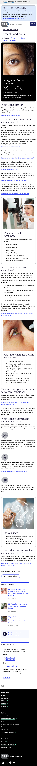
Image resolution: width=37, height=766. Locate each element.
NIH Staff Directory (6, 747)
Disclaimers (4, 726)
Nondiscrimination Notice (8, 718)
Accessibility (4, 716)
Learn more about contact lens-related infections (17, 158)
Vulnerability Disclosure (7, 732)
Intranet (3, 742)
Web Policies (4, 729)
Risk (18, 38)
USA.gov (3, 706)
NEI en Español (5, 698)
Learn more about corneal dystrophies (13, 180)
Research (13, 40)
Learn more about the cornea (10, 115)
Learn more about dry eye (9, 169)
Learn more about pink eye (9, 147)
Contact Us (6, 678)
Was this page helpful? (11, 576)
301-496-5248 (10, 659)
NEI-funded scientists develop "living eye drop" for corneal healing (18, 606)
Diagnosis (24, 38)
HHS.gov (3, 703)
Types (13, 38)
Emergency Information (8, 744)
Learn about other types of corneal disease (15, 193)
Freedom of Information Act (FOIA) (10, 724)
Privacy (3, 721)
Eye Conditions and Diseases (10, 29)
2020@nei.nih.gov (11, 666)
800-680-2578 (10, 657)
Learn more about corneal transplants (13, 471)
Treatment (4, 40)
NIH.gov (3, 701)
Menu (33, 24)
